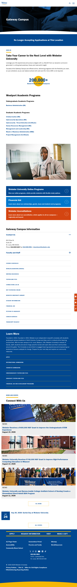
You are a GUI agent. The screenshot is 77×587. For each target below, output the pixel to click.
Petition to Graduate (13, 311)
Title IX (20, 567)
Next (68, 163)
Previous (9, 163)
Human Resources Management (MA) (18, 126)
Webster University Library (15, 295)
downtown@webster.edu (41, 247)
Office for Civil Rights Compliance (36, 567)
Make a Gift (62, 534)
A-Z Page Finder (11, 542)
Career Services (11, 316)
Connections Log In (12, 285)
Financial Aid (10, 306)
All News (38, 503)
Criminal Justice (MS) (13, 117)
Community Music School (14, 548)
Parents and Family (35, 545)
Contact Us (10, 235)
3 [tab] (41, 181)
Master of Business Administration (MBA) (20, 132)
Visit (49, 534)
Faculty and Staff (13, 252)
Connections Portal (35, 542)
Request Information (30, 534)
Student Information (13, 300)
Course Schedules (12, 263)
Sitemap (54, 542)
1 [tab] (36, 181)
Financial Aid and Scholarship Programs (20, 384)
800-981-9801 (35, 554)
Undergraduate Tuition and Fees (17, 373)
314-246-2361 (27, 247)
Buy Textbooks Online (13, 290)
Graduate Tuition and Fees (15, 378)
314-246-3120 (15, 247)
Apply (8, 357)
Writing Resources (12, 274)
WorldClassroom (56, 545)
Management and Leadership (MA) (17, 129)
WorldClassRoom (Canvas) (15, 268)
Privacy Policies (11, 567)
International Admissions (14, 362)
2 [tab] (38, 181)
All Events (38, 525)
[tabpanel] (38, 162)
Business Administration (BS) (16, 105)
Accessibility (10, 545)
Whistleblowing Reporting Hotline (17, 570)
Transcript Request (12, 322)
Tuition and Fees (11, 279)
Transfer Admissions (13, 368)
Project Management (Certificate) (17, 135)
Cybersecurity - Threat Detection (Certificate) (21, 123)
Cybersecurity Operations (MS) (16, 120)
